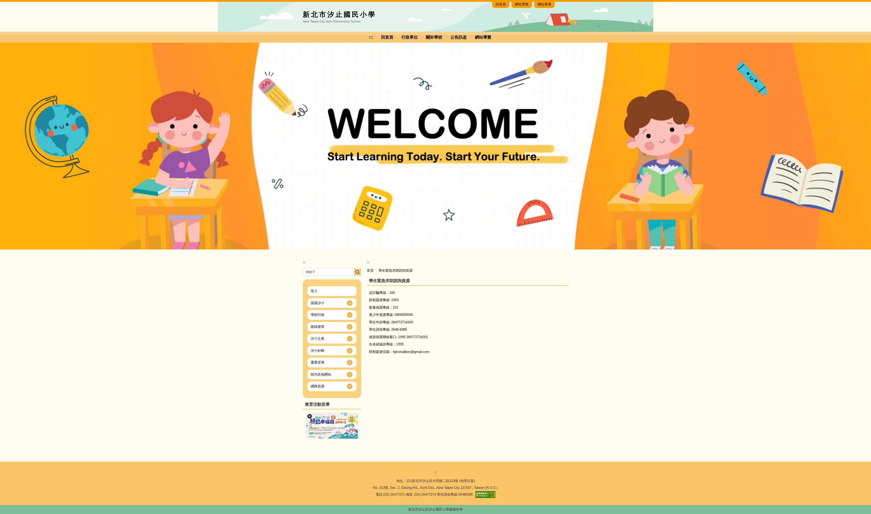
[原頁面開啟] (435, 146)
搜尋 (357, 272)
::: (371, 37)
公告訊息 (458, 37)
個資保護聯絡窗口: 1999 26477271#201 (398, 337)
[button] (332, 303)
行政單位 (409, 37)
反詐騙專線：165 (382, 293)
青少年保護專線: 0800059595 (391, 315)
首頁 (370, 270)
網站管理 (544, 4)
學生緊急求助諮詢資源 (396, 270)
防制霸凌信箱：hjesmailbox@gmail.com (399, 352)
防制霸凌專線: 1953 (384, 300)
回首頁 (501, 4)
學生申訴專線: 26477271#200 (391, 322)
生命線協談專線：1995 (386, 344)
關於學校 (434, 37)
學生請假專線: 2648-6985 (388, 329)
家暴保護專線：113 (383, 307)
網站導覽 (521, 4)
